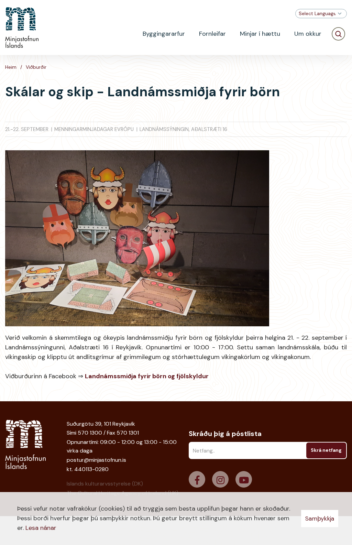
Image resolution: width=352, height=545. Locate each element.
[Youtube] (243, 479)
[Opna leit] (338, 34)
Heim (10, 67)
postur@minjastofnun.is (96, 460)
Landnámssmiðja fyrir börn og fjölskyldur (147, 376)
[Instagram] (220, 479)
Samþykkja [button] (319, 518)
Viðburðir (36, 67)
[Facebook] (197, 479)
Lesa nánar (40, 528)
